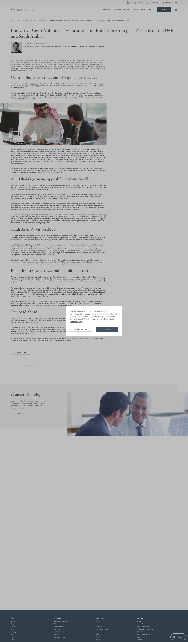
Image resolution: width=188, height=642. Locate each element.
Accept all (107, 329)
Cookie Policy (76, 322)
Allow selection (81, 329)
